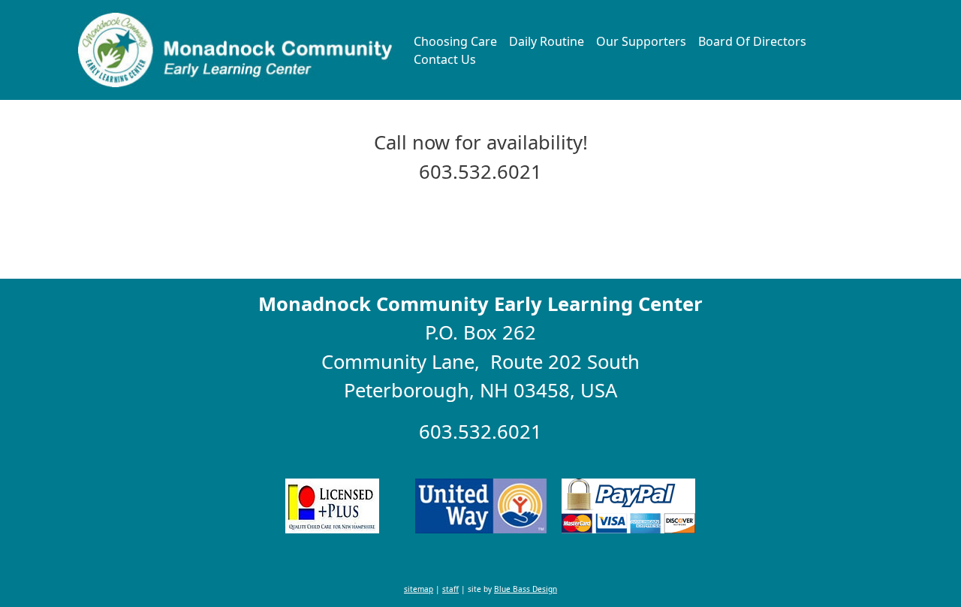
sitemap (418, 589)
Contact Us (445, 59)
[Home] (236, 50)
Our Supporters (641, 41)
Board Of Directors (752, 41)
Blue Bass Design (525, 589)
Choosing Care (455, 41)
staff (450, 589)
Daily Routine (546, 41)
